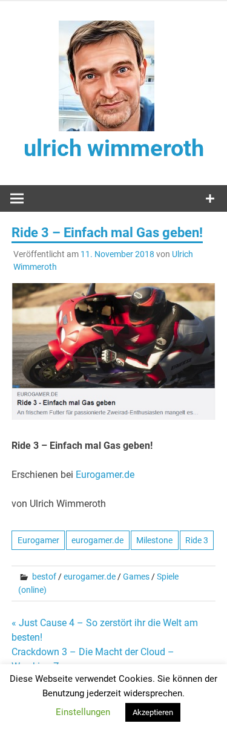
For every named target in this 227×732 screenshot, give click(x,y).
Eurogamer (38, 540)
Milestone (154, 540)
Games (136, 576)
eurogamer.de (97, 540)
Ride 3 (196, 540)
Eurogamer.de (105, 474)
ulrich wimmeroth (114, 148)
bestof (44, 576)
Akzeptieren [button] (153, 712)
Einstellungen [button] (83, 712)
